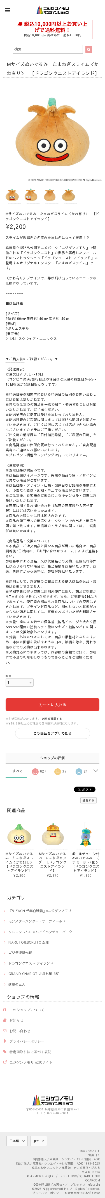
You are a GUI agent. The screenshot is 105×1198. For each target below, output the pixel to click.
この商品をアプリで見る (52, 733)
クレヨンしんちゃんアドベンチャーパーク (40, 932)
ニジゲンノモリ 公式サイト (31, 1062)
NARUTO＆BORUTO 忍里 (28, 942)
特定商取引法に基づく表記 (31, 1052)
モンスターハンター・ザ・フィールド (37, 921)
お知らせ (17, 1020)
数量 (8, 676)
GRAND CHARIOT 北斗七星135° (33, 973)
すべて (17, 771)
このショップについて (27, 1010)
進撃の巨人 (16, 984)
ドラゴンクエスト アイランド (30, 963)
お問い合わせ (20, 1031)
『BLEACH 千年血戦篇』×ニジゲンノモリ (39, 910)
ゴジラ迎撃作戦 (20, 952)
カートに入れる (52, 704)
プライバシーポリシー (27, 1041)
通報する (88, 800)
